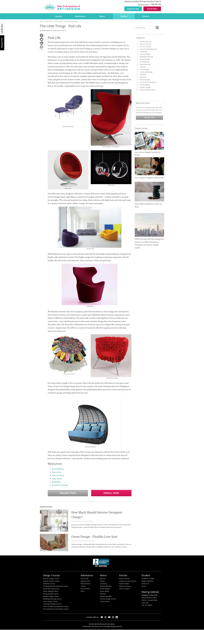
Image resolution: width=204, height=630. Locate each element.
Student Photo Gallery (147, 90)
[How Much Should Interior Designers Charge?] (54, 520)
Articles (123, 16)
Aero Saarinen (58, 469)
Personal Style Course (50, 594)
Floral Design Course (50, 601)
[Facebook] (102, 617)
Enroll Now (111, 493)
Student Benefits (106, 596)
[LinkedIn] (117, 617)
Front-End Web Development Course (56, 606)
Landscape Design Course (52, 604)
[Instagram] (113, 617)
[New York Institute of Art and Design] (61, 6)
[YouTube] (109, 617)
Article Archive (124, 579)
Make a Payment (147, 581)
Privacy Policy (104, 601)
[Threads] (105, 617)
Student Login (143, 4)
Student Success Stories (127, 581)
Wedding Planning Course (52, 599)
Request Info (133, 9)
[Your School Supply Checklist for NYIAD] (149, 141)
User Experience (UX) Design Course (56, 609)
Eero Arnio (56, 472)
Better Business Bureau (101, 563)
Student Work (124, 584)
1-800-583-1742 (155, 4)
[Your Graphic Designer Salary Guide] (149, 166)
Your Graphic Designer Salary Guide (149, 177)
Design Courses (51, 575)
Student (146, 575)
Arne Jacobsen (58, 475)
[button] (41, 35)
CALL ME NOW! (2, 28)
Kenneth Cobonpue (60, 485)
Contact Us (145, 584)
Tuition (83, 586)
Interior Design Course (51, 579)
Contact (145, 16)
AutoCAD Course (49, 584)
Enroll (152, 9)
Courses (58, 16)
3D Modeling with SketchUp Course (55, 586)
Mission (103, 579)
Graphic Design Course (51, 581)
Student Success (146, 41)
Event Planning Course (51, 589)
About (102, 16)
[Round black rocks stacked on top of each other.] (149, 191)
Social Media (104, 591)
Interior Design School (108, 599)
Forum (144, 586)
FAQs (82, 591)
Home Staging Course (50, 591)
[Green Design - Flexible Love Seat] (54, 542)
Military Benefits (106, 586)
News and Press (145, 44)
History (102, 581)
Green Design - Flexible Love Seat (94, 537)
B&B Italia (56, 481)
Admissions (80, 16)
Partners (103, 594)
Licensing (103, 584)
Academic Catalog (148, 579)
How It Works (85, 589)
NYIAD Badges (105, 589)
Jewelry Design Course (51, 596)
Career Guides (124, 589)
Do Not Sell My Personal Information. (102, 624)
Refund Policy (85, 584)
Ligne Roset (57, 478)
